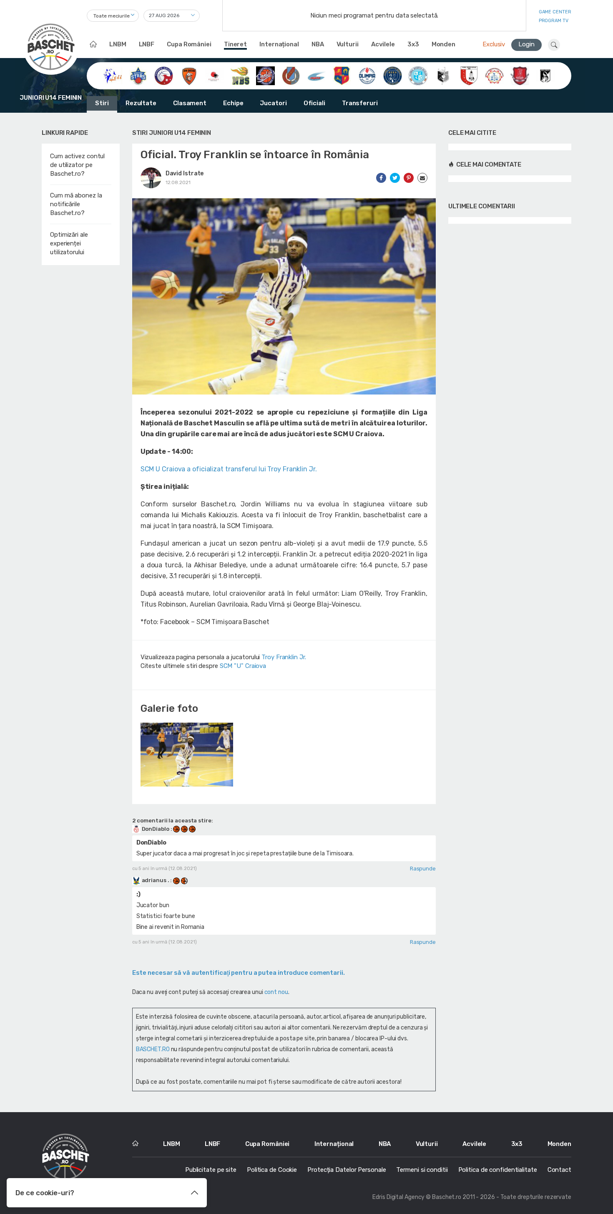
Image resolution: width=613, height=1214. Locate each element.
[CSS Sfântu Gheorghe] (443, 75)
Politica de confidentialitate (497, 1170)
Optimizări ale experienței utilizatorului (69, 243)
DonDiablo (156, 829)
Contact (559, 1170)
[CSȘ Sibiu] (469, 75)
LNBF (147, 44)
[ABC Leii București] (112, 75)
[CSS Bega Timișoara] (392, 75)
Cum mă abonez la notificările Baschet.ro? (76, 204)
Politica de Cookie (272, 1170)
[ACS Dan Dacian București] (189, 75)
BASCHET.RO (153, 1049)
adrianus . (156, 880)
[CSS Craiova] (418, 75)
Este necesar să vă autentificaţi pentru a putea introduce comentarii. (238, 972)
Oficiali (314, 103)
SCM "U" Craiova (243, 666)
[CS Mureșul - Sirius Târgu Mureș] (341, 75)
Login (526, 44)
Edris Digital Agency (398, 1197)
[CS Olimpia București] (367, 75)
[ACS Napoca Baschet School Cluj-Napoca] (240, 75)
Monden (443, 44)
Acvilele (383, 44)
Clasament (189, 103)
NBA (318, 44)
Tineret (235, 44)
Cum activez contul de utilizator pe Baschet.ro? (77, 164)
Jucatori (273, 103)
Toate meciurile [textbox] (111, 16)
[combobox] (113, 16)
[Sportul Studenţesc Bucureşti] (545, 75)
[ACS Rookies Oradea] (265, 75)
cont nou (276, 992)
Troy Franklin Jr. (283, 657)
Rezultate (141, 103)
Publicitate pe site (210, 1170)
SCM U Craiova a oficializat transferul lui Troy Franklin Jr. (229, 469)
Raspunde (423, 868)
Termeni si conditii (421, 1170)
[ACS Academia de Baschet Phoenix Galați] (163, 75)
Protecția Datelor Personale (346, 1170)
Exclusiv (493, 44)
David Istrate (185, 173)
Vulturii (348, 44)
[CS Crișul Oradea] (290, 75)
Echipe (233, 103)
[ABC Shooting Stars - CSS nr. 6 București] (138, 75)
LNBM (117, 44)
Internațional (279, 44)
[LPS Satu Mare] (519, 75)
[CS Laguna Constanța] (316, 75)
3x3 (413, 44)
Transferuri (360, 103)
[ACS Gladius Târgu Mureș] (214, 75)
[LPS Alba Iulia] (494, 75)
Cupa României (189, 44)
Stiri (102, 103)
